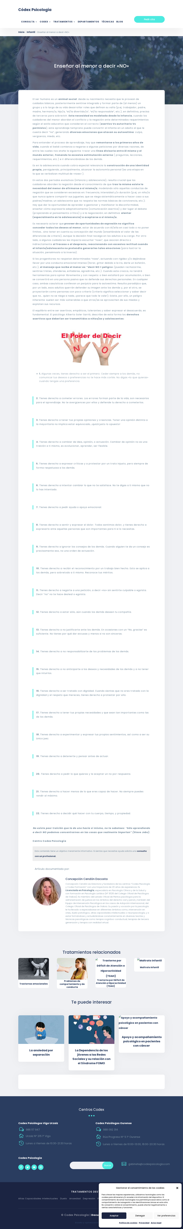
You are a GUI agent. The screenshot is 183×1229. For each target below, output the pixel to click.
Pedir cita (149, 19)
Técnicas (108, 22)
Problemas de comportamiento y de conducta (72, 984)
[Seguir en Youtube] (34, 1167)
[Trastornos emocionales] (33, 969)
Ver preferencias (166, 1215)
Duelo (63, 1198)
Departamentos (88, 22)
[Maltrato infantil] (149, 960)
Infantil (31, 32)
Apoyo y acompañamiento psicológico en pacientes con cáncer (142, 1041)
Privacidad (144, 1223)
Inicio (21, 32)
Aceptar (114, 1215)
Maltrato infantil (149, 967)
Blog (119, 22)
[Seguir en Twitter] (27, 1167)
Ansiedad (75, 1198)
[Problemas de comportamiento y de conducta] (72, 969)
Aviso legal (156, 1223)
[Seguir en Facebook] (21, 1167)
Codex (44, 22)
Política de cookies (128, 1223)
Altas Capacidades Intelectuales (38, 1198)
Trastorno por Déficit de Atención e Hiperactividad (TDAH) (111, 983)
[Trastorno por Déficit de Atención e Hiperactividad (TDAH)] (111, 968)
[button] (177, 1188)
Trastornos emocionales (33, 983)
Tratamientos (63, 22)
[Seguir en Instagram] (40, 1167)
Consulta (28, 22)
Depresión (89, 1198)
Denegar (140, 1215)
